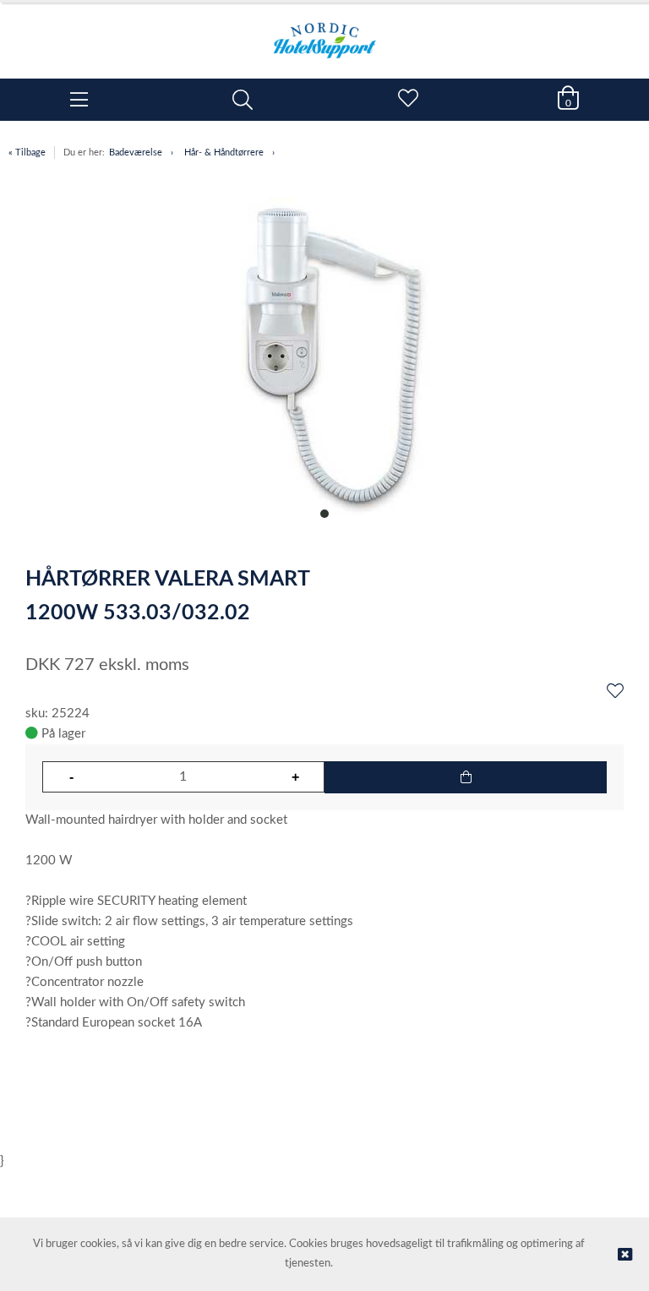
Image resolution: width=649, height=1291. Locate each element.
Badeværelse (135, 152)
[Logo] (324, 32)
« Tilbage (27, 152)
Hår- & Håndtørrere (224, 152)
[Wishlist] (615, 692)
